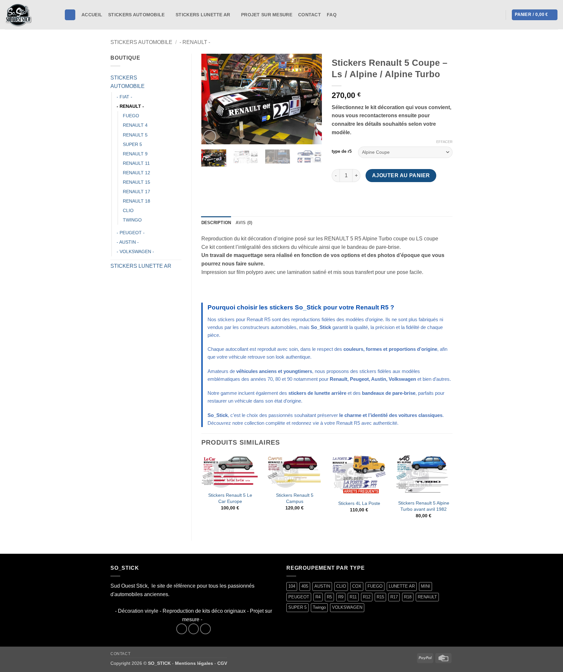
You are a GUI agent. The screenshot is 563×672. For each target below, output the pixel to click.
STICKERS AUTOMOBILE (136, 14)
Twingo (319, 607)
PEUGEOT (298, 596)
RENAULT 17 (136, 191)
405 (304, 586)
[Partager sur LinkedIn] (384, 197)
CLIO (128, 210)
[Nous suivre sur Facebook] (343, 15)
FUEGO (131, 115)
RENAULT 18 (136, 201)
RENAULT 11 (136, 163)
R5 (329, 596)
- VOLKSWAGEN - (135, 251)
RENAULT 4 (135, 125)
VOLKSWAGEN (347, 607)
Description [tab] (216, 222)
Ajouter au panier (401, 175)
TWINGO (132, 219)
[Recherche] (70, 14)
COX (356, 586)
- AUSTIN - (128, 242)
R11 (353, 596)
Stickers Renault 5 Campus (294, 498)
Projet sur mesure (266, 14)
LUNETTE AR (402, 586)
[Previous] (212, 99)
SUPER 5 (132, 144)
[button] (497, 15)
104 (291, 586)
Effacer (444, 142)
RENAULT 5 (135, 134)
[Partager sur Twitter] (349, 197)
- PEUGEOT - (131, 232)
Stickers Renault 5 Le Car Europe (230, 498)
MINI (425, 586)
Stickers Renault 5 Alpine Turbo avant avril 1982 (423, 506)
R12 (366, 596)
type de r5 (342, 151)
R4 (318, 596)
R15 (380, 596)
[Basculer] (177, 82)
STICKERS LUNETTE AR (203, 14)
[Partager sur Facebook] (337, 197)
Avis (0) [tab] (244, 222)
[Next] (311, 99)
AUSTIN (322, 586)
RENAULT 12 (136, 172)
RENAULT (427, 596)
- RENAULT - (195, 42)
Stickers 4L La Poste (359, 503)
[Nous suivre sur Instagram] (352, 15)
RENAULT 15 (136, 182)
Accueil (91, 14)
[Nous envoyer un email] (205, 628)
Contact (309, 14)
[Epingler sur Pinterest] (373, 197)
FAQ (332, 14)
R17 (394, 596)
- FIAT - (124, 96)
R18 (407, 596)
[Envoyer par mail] (361, 197)
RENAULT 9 (135, 153)
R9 (340, 596)
